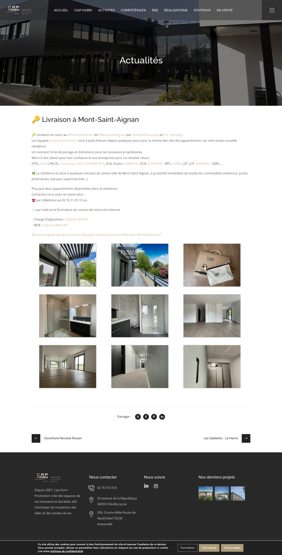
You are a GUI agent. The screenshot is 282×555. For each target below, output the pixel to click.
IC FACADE (155, 163)
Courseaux (67, 163)
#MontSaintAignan (112, 135)
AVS (43, 163)
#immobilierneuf (149, 235)
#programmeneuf (69, 235)
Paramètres (188, 548)
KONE (176, 163)
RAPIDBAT (203, 163)
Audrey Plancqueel (145, 135)
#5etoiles (129, 235)
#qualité (89, 235)
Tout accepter (232, 548)
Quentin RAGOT (77, 219)
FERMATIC (131, 163)
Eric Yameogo (173, 135)
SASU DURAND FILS (91, 163)
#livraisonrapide (43, 235)
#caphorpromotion (63, 140)
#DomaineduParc (80, 135)
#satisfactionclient (108, 235)
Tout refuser (209, 548)
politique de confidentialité (66, 551)
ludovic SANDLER (55, 225)
